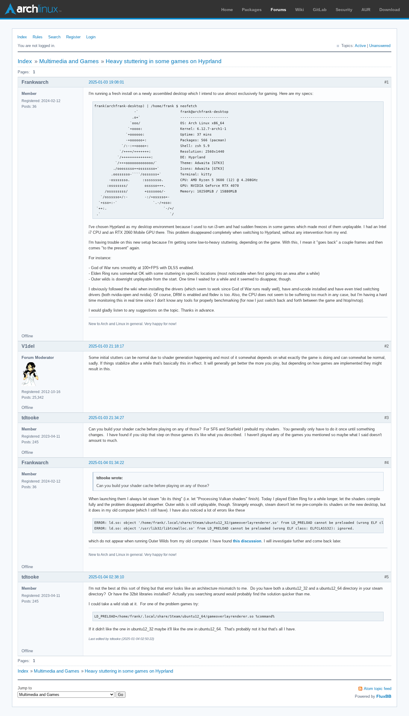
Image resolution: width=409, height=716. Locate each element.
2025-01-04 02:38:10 (106, 577)
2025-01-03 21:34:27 (106, 417)
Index (22, 37)
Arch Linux (32, 9)
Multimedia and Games (69, 61)
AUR (365, 9)
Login (91, 37)
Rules (38, 37)
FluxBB (383, 696)
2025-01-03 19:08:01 (106, 82)
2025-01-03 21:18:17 (106, 346)
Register (73, 37)
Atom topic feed (377, 688)
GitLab (320, 9)
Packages (252, 9)
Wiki (299, 9)
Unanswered (379, 45)
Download (389, 9)
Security (344, 9)
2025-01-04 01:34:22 (106, 462)
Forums (278, 9)
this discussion (247, 541)
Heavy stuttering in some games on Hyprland (164, 61)
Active (360, 45)
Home (227, 9)
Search (54, 37)
